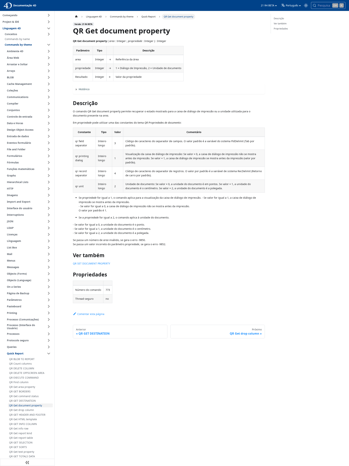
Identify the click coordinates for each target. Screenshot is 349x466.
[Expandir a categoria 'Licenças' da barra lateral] (49, 234)
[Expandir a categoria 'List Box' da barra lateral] (49, 247)
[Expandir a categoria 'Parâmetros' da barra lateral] (49, 300)
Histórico (84, 89)
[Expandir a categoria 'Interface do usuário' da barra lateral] (49, 208)
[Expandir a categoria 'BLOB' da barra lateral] (49, 77)
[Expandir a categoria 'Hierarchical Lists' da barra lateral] (49, 182)
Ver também (280, 23)
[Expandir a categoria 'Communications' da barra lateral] (49, 97)
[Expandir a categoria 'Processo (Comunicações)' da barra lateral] (49, 319)
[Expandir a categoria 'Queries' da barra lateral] (49, 347)
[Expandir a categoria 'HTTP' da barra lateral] (49, 189)
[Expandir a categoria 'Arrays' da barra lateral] (49, 71)
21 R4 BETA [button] (267, 5)
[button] (28, 34)
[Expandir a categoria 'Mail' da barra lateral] (49, 254)
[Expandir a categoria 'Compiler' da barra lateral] (49, 104)
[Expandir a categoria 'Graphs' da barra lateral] (49, 175)
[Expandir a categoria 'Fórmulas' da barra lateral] (49, 162)
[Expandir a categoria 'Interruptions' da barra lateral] (49, 215)
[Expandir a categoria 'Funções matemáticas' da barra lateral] (49, 169)
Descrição (279, 18)
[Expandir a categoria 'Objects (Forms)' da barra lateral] (49, 274)
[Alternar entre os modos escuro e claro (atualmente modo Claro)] (306, 5)
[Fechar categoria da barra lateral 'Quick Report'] (49, 353)
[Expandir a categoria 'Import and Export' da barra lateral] (49, 202)
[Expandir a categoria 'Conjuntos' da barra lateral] (49, 110)
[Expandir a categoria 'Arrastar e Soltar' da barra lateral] (49, 64)
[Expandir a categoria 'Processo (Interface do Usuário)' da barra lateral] (49, 326)
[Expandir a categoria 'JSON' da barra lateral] (49, 221)
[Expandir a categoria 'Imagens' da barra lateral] (49, 195)
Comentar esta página (90, 314)
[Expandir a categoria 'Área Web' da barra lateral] (49, 58)
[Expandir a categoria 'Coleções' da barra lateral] (49, 90)
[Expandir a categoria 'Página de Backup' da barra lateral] (49, 293)
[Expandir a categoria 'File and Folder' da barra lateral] (49, 149)
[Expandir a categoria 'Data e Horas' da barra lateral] (49, 123)
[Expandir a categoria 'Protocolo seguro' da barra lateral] (49, 340)
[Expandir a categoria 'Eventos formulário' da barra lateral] (49, 143)
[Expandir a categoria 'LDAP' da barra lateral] (49, 228)
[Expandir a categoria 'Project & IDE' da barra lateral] (49, 22)
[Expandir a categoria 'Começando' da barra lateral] (49, 15)
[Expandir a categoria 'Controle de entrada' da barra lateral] (49, 117)
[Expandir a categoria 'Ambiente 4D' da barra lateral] (49, 51)
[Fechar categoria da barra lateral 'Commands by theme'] (49, 45)
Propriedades (281, 28)
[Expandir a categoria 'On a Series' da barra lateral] (49, 287)
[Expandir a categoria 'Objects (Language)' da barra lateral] (49, 280)
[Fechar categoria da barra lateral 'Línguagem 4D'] (49, 28)
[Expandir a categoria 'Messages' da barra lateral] (49, 267)
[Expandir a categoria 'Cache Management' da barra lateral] (49, 84)
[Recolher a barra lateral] (27, 462)
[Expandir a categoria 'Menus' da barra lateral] (49, 261)
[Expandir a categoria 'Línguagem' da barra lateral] (49, 241)
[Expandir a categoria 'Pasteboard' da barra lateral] (49, 306)
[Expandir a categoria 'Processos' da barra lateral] (49, 334)
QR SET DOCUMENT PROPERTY (91, 263)
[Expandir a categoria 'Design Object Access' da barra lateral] (49, 130)
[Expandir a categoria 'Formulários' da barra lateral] (49, 156)
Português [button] (292, 5)
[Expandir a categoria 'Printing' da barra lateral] (49, 313)
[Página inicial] (76, 16)
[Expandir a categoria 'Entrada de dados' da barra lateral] (49, 136)
